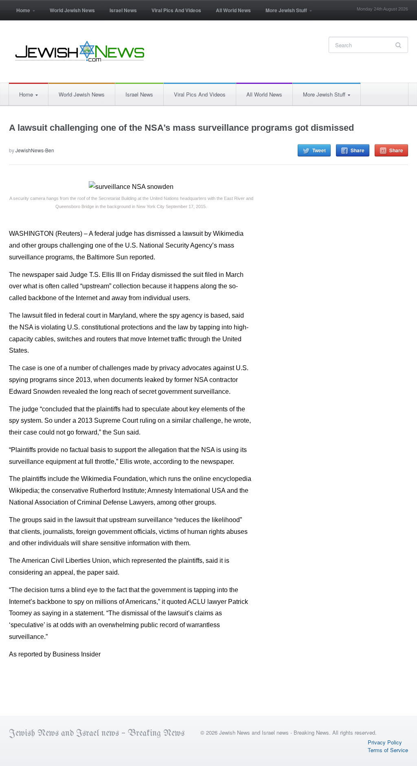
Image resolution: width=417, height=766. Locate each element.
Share (357, 150)
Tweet (319, 150)
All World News (233, 10)
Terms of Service (388, 750)
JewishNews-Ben (34, 150)
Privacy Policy (385, 742)
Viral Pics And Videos (176, 10)
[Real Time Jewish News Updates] (80, 51)
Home (19, 13)
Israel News (123, 10)
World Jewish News (72, 10)
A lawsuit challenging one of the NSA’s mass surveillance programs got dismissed (181, 128)
